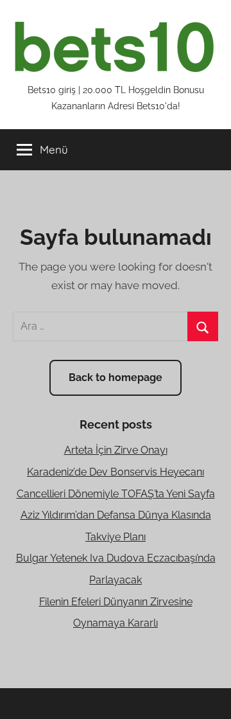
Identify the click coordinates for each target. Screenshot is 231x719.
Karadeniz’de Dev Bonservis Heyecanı (115, 472)
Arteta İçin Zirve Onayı (115, 450)
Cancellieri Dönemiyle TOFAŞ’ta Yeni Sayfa (116, 494)
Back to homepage (115, 377)
